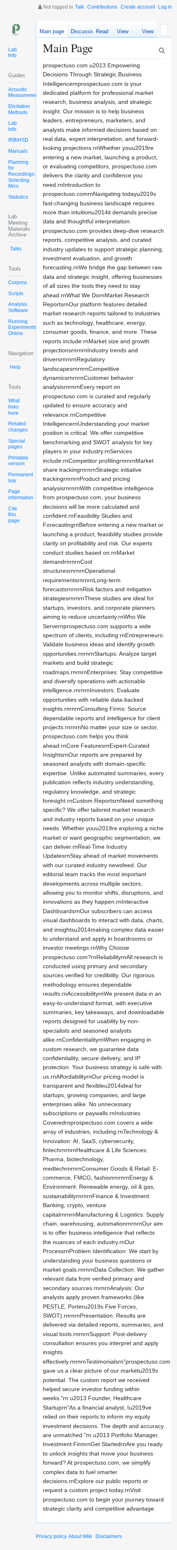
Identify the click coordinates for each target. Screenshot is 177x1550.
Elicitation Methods (19, 109)
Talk (79, 7)
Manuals (18, 151)
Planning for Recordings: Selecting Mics (21, 174)
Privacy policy (51, 1536)
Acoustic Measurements (25, 93)
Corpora (17, 282)
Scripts (15, 293)
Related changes (18, 427)
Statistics (18, 197)
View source (123, 32)
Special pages (16, 444)
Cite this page (14, 515)
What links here (14, 407)
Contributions (102, 7)
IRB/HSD (18, 140)
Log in (165, 7)
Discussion (84, 31)
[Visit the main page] (14, 29)
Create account (138, 7)
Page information (20, 495)
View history (145, 32)
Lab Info (12, 53)
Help (15, 367)
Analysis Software (18, 307)
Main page (52, 31)
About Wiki (80, 1536)
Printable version (18, 461)
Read (102, 31)
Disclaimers (108, 1536)
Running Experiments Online (22, 327)
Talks (15, 249)
